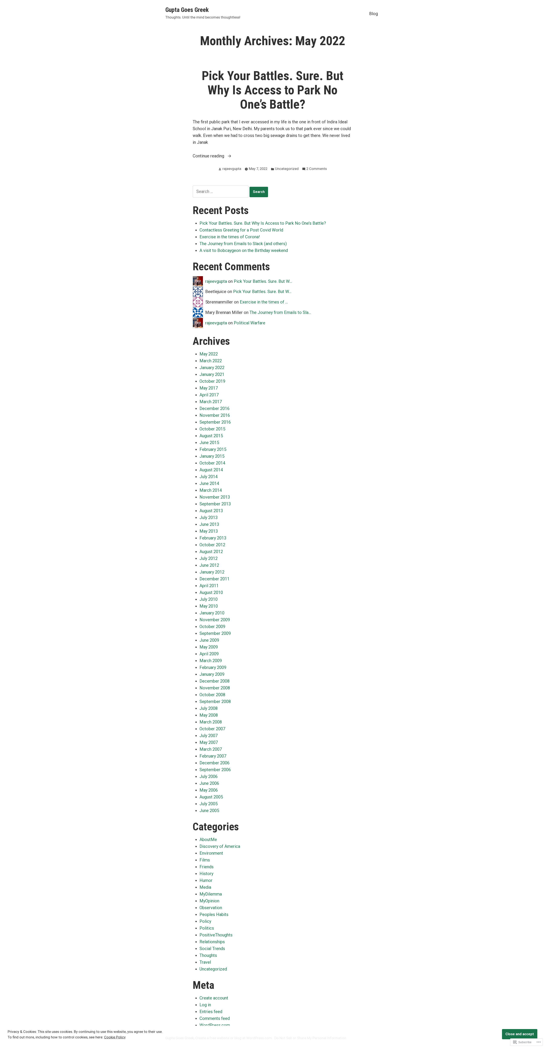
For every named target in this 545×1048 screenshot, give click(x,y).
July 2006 (208, 776)
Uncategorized (287, 169)
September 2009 (215, 633)
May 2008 (208, 715)
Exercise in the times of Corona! (229, 236)
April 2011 (209, 585)
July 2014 (208, 476)
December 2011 (214, 578)
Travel (205, 962)
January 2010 (211, 612)
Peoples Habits (213, 914)
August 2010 (211, 592)
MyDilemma (210, 894)
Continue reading (209, 156)
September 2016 (215, 422)
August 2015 (211, 435)
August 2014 (211, 469)
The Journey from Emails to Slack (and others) (243, 243)
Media (205, 887)
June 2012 (209, 565)
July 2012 (208, 558)
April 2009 (209, 653)
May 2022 (208, 354)
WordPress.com (214, 1025)
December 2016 (214, 408)
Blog (373, 13)
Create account (213, 998)
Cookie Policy (115, 1037)
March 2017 (210, 401)
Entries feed (210, 1011)
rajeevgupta (231, 169)
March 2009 (210, 660)
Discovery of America (219, 846)
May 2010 (208, 606)
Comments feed (214, 1018)
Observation (210, 907)
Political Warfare (249, 322)
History (206, 873)
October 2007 (212, 728)
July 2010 (208, 599)
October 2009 (212, 626)
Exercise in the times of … (264, 302)
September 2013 (215, 503)
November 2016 (214, 415)
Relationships (212, 941)
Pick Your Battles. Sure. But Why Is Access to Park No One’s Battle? (272, 90)
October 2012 (212, 544)
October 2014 (212, 463)
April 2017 (209, 394)
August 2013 (211, 510)
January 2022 (211, 367)
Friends (206, 866)
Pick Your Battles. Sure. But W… (263, 281)
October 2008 (212, 694)
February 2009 (212, 667)
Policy (205, 921)
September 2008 (215, 701)
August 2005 (211, 796)
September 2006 (215, 769)
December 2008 (214, 681)
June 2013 (209, 524)
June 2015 (209, 442)
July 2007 (208, 735)
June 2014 (209, 483)
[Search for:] (221, 191)
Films (204, 860)
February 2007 (212, 756)
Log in (205, 1004)
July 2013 (208, 517)
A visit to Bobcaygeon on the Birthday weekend (243, 250)
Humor (205, 880)
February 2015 (212, 449)
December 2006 (214, 762)
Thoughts (208, 955)
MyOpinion (209, 900)
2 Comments (316, 169)
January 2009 (211, 674)
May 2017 (208, 388)
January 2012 (211, 572)
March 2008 (210, 722)
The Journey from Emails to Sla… (280, 312)
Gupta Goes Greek (187, 9)
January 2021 (211, 374)
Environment (211, 853)
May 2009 (208, 647)
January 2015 (211, 456)
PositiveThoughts (215, 934)
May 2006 (208, 790)
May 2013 (208, 531)
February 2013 (212, 538)
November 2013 (214, 497)
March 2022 (210, 360)
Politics (206, 928)
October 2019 (212, 381)
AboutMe (208, 839)
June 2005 (209, 810)
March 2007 (210, 749)
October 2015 (212, 428)
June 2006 (209, 783)
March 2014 (210, 490)
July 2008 (208, 708)
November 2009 (214, 619)
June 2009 (209, 640)
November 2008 (214, 687)
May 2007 (208, 742)
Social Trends (212, 948)
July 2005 (208, 803)
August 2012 (211, 551)
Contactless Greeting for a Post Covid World (241, 230)
